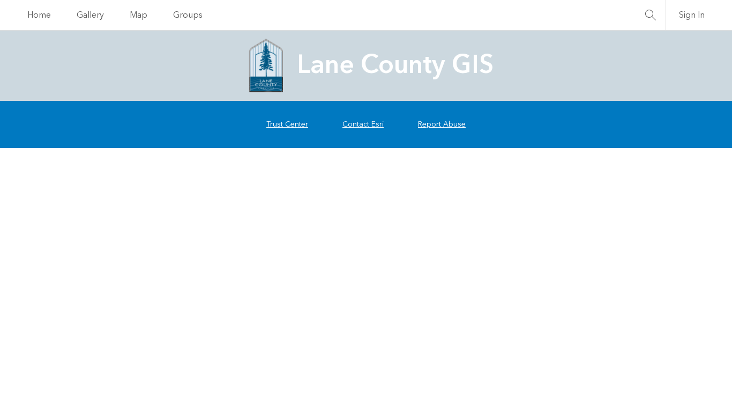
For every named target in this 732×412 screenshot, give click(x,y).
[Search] (651, 15)
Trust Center (287, 124)
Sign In (692, 15)
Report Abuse (442, 124)
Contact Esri (363, 124)
